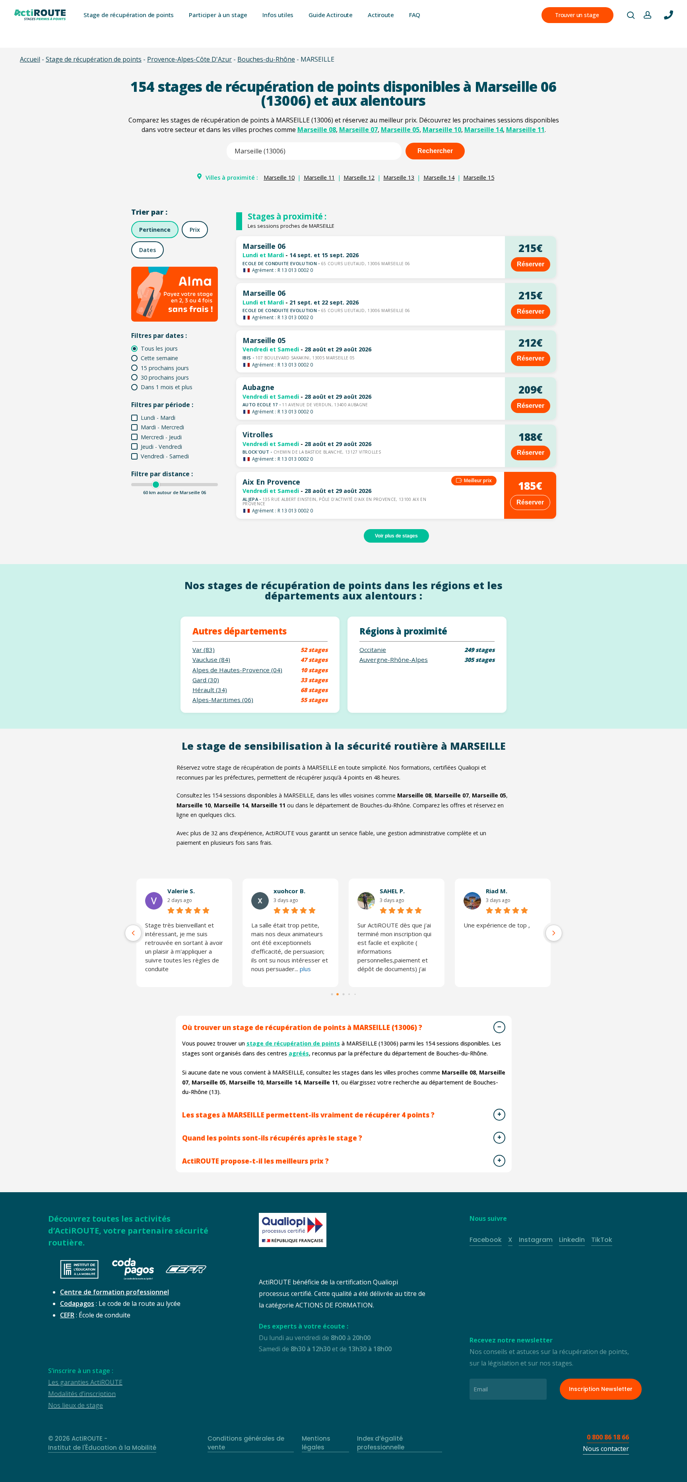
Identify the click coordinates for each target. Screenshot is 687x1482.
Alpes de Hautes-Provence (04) (237, 670)
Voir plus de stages (396, 536)
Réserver (530, 264)
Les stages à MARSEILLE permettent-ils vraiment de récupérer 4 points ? (308, 1114)
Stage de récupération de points (94, 59)
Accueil (30, 59)
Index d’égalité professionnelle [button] (380, 1443)
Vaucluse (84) (211, 659)
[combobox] (314, 151)
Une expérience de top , (497, 925)
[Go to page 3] (349, 994)
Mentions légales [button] (316, 1443)
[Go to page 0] (332, 994)
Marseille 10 (442, 129)
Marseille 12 (359, 177)
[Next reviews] (553, 933)
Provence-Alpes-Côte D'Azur (189, 59)
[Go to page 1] (338, 994)
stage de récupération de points (293, 1043)
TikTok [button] (601, 1239)
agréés (299, 1053)
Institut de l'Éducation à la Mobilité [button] (102, 1447)
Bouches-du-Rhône (266, 59)
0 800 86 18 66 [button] (608, 1437)
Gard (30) (205, 680)
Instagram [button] (536, 1239)
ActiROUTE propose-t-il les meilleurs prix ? (255, 1161)
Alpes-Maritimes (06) (222, 700)
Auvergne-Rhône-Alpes (393, 659)
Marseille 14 (483, 129)
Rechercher (435, 150)
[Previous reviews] (133, 933)
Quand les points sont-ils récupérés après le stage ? (272, 1138)
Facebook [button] (486, 1239)
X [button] (510, 1239)
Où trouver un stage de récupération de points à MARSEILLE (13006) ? (302, 1027)
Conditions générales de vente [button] (246, 1443)
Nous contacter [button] (606, 1448)
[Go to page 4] (355, 994)
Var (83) (203, 650)
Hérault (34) (209, 690)
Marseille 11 (525, 129)
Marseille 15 (478, 177)
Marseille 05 (400, 129)
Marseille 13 (398, 177)
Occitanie (372, 650)
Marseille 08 (316, 129)
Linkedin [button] (572, 1239)
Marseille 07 (358, 129)
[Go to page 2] (343, 994)
